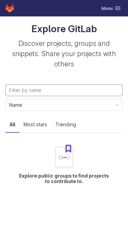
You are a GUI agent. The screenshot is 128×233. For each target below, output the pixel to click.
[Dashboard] (10, 8)
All (12, 124)
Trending (65, 124)
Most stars (35, 124)
